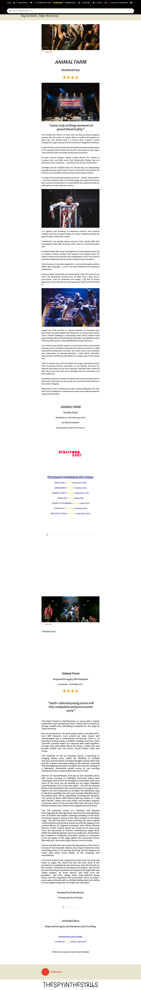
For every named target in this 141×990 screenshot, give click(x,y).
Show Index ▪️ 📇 (88, 3)
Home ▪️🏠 (11, 3)
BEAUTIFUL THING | (70, 513)
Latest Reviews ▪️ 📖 (25, 3)
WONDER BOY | (71, 488)
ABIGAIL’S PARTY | (70, 493)
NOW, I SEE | (71, 498)
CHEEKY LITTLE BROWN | (70, 503)
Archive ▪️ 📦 (102, 3)
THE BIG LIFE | (70, 508)
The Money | (70, 942)
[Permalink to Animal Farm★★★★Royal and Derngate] (42, 624)
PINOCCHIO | (70, 483)
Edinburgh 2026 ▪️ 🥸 (72, 3)
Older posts (53, 971)
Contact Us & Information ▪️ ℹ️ (121, 3)
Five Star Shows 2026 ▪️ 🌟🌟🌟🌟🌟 (50, 3)
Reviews (49, 52)
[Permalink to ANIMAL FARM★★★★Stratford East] (42, 52)
